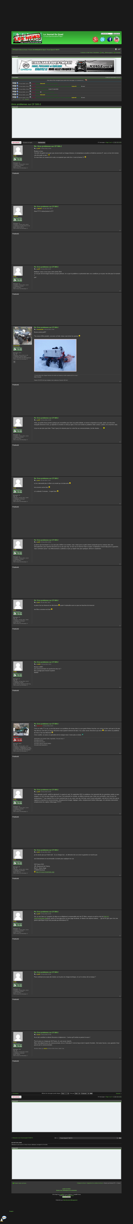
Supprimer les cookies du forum (95, 1183)
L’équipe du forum (81, 1183)
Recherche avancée (115, 35)
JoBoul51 (39, 208)
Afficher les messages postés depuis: (51, 1093)
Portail (16, 49)
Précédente (15, 1093)
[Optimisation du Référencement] (66, 1197)
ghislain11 (39, 725)
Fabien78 (74, 86)
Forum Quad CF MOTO (53, 49)
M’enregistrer (109, 52)
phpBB (61, 1194)
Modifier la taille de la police (119, 49)
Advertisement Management (70, 1200)
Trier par (72, 1093)
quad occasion (66, 1188)
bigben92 (74, 97)
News (91, 52)
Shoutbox (15, 77)
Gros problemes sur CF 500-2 (26, 104)
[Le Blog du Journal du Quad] (27, 38)
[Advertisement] (66, 16)
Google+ (11, 1211)
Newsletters (96, 52)
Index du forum (23, 49)
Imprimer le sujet (116, 49)
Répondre (13, 141)
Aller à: (56, 1138)
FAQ (103, 52)
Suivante (27, 99)
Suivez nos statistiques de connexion (66, 1190)
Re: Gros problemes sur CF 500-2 (48, 146)
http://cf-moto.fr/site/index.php (45, 872)
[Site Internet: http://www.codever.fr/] (14, 362)
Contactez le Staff (84, 52)
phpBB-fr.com (70, 1195)
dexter (38, 1034)
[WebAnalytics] (70, 1187)
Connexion (118, 52)
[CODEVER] (66, 71)
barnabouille (40, 329)
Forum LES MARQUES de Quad (37, 49)
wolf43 (38, 664)
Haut (120, 170)
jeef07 (38, 148)
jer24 (38, 480)
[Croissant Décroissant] (87, 1093)
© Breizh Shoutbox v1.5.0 (112, 77)
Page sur (109, 142)
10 (23, 99)
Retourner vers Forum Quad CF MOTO (23, 1137)
